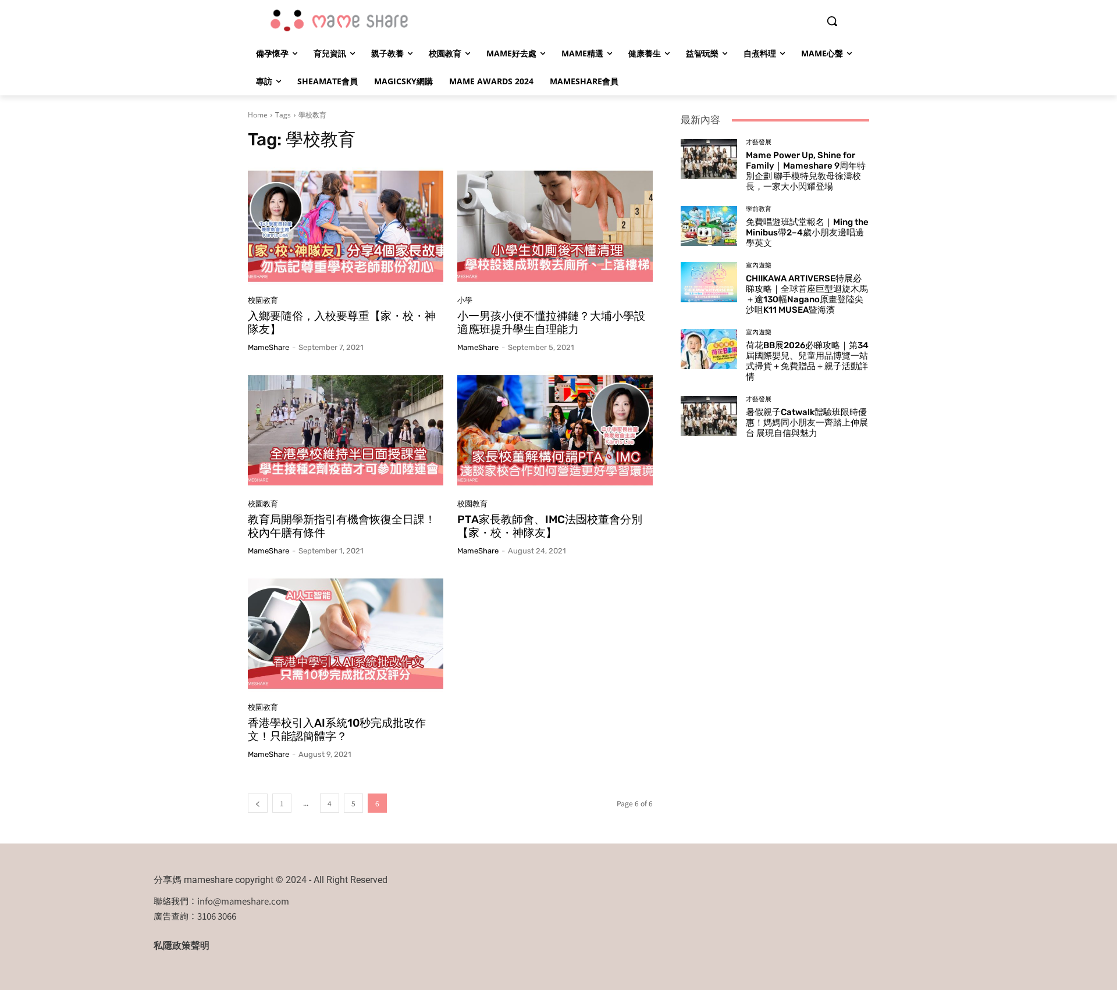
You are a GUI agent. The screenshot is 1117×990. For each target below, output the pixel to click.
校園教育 (263, 300)
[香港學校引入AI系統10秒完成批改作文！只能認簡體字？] (345, 633)
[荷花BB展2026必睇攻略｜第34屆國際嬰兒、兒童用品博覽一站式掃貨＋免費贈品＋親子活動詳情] (709, 349)
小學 (464, 300)
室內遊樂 (758, 265)
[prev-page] (258, 803)
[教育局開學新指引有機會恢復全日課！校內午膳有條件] (345, 430)
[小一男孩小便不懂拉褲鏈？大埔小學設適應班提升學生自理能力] (555, 226)
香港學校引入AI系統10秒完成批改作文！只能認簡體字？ (337, 729)
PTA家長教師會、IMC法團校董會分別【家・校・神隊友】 (549, 526)
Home (258, 115)
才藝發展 (758, 142)
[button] (832, 21)
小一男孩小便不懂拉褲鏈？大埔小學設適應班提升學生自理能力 (551, 322)
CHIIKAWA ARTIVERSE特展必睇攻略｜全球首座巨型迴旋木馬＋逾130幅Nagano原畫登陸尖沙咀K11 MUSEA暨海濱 (807, 294)
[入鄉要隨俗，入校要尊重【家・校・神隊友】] (345, 226)
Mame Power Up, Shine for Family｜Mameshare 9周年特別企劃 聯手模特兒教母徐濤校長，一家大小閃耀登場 (806, 171)
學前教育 (758, 209)
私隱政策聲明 (181, 945)
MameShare (268, 347)
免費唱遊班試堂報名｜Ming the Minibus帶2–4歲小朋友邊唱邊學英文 (807, 232)
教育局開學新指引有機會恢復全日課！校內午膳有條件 (342, 526)
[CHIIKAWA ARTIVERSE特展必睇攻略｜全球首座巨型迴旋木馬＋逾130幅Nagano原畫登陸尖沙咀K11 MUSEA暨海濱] (709, 282)
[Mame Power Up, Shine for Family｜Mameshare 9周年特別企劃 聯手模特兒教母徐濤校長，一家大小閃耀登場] (709, 158)
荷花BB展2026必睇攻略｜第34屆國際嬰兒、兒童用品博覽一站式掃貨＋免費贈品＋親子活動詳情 (807, 361)
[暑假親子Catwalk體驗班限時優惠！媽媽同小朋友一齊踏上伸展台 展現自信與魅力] (709, 415)
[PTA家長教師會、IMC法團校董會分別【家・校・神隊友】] (555, 430)
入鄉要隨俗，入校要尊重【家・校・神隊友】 (342, 322)
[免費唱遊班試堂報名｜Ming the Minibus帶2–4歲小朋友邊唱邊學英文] (709, 225)
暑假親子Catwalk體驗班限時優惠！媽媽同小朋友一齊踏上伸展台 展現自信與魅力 (807, 422)
